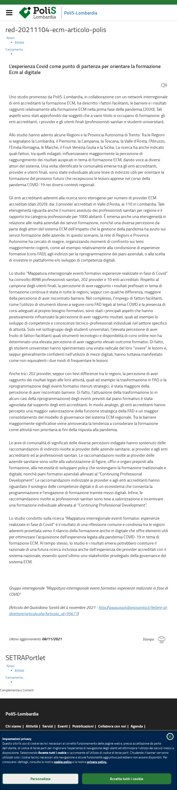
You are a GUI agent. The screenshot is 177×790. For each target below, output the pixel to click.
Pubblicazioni (83, 726)
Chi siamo (13, 726)
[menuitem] (93, 42)
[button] (164, 85)
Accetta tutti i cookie (126, 778)
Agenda (137, 726)
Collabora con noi (112, 726)
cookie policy (63, 761)
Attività (32, 726)
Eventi (63, 726)
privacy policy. (97, 761)
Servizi (47, 726)
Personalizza (40, 778)
